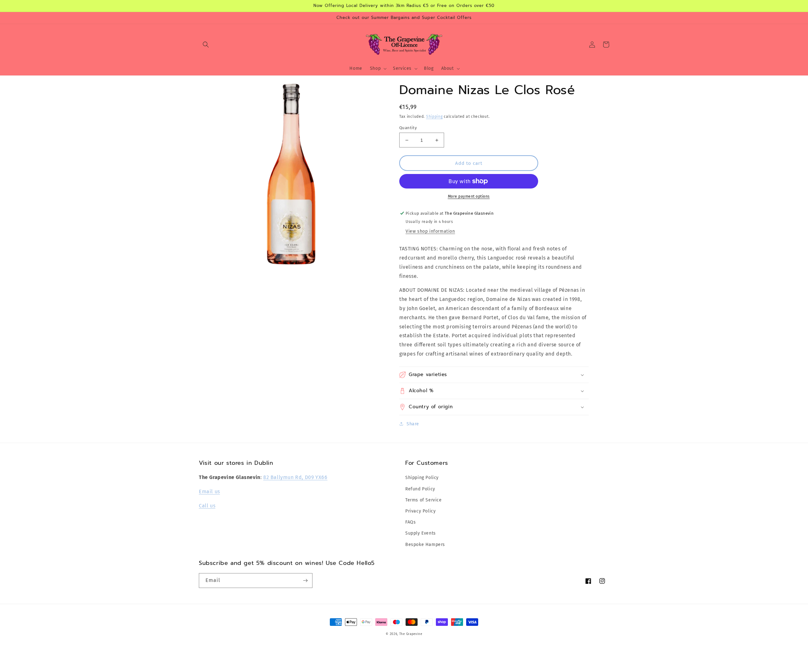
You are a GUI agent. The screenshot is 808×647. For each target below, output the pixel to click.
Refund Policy (420, 489)
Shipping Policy (422, 477)
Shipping (434, 116)
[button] (206, 44)
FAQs (410, 522)
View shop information (430, 231)
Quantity (408, 127)
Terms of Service (423, 500)
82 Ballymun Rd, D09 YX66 (295, 477)
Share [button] (413, 424)
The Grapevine (410, 634)
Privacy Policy (420, 511)
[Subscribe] (305, 580)
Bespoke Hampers (425, 544)
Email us (209, 491)
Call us (207, 506)
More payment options (469, 196)
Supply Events (420, 533)
